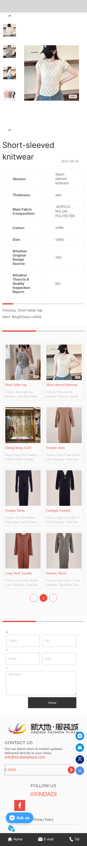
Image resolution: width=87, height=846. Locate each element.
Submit (52, 702)
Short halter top (30, 310)
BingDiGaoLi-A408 (26, 317)
